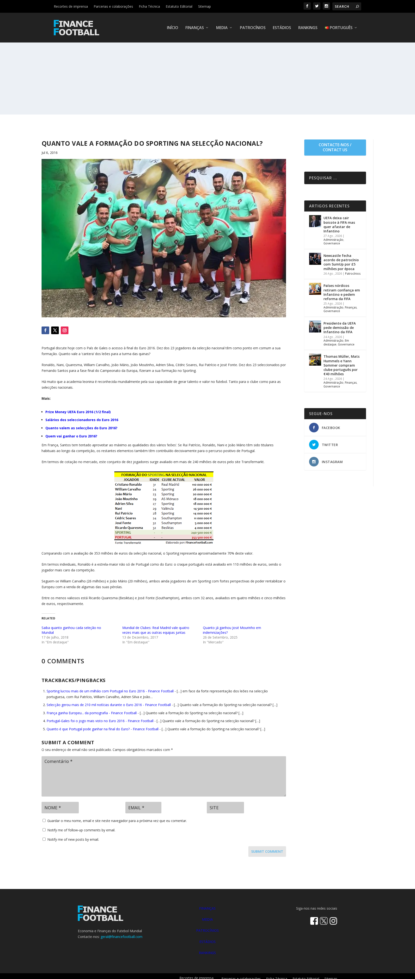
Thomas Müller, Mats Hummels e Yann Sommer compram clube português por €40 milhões (341, 365)
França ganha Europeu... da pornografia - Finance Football (92, 713)
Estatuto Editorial (179, 6)
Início (172, 28)
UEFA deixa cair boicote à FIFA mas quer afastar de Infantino (339, 224)
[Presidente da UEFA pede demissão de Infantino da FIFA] (315, 326)
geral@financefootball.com (121, 936)
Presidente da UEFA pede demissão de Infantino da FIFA (339, 327)
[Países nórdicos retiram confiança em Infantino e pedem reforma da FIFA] (315, 289)
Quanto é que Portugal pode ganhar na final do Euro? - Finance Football (103, 729)
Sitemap (204, 6)
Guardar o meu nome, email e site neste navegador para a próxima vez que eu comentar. (117, 820)
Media (222, 28)
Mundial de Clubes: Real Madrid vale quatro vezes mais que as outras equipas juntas (155, 630)
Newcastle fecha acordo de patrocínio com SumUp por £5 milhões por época (341, 262)
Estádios (282, 28)
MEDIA (207, 919)
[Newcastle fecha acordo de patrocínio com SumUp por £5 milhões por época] (315, 259)
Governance (331, 243)
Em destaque (336, 342)
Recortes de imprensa (71, 6)
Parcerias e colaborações (113, 6)
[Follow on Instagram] (64, 330)
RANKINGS (207, 952)
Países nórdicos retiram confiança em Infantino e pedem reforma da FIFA (341, 292)
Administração (333, 240)
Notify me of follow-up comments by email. (81, 830)
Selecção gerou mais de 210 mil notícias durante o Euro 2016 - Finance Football (109, 704)
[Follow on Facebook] (45, 330)
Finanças (194, 28)
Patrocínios (253, 28)
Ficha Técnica (149, 6)
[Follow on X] (55, 330)
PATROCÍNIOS (207, 930)
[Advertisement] (207, 78)
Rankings (307, 28)
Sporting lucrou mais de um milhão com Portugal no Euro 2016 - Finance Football (110, 691)
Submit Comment (267, 851)
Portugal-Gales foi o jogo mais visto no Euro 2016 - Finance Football (100, 721)
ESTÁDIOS (207, 941)
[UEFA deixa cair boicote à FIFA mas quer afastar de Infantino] (315, 221)
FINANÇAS (207, 908)
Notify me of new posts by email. (73, 839)
